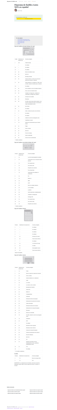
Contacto (21, 408)
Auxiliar (19, 43)
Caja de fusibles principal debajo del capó (23, 39)
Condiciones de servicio (10, 408)
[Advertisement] (28, 28)
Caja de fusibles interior (21, 42)
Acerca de (25, 1)
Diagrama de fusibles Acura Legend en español (14, 393)
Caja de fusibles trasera (21, 41)
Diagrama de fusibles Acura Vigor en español (36, 393)
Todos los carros (21, 1)
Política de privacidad (16, 408)
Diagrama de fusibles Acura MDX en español (14, 391)
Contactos (29, 1)
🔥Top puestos (34, 1)
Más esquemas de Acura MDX (29, 18)
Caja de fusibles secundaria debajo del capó (24, 40)
